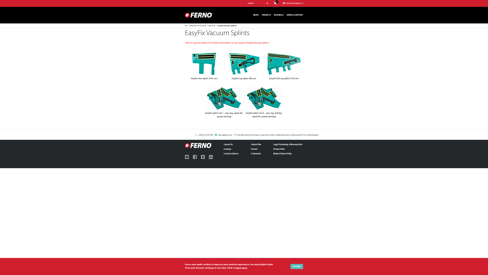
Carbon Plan (256, 144)
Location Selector (231, 154)
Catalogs (227, 149)
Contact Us (228, 144)
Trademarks (256, 154)
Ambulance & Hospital (197, 26)
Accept (297, 266)
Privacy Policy (279, 149)
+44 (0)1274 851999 (205, 135)
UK (186, 26)
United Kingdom (293, 3)
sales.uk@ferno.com (225, 135)
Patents (254, 149)
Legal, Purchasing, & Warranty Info (287, 144)
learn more (241, 268)
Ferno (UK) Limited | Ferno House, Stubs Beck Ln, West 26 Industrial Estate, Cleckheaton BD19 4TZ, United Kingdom (278, 135)
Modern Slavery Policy (282, 154)
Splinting (211, 26)
